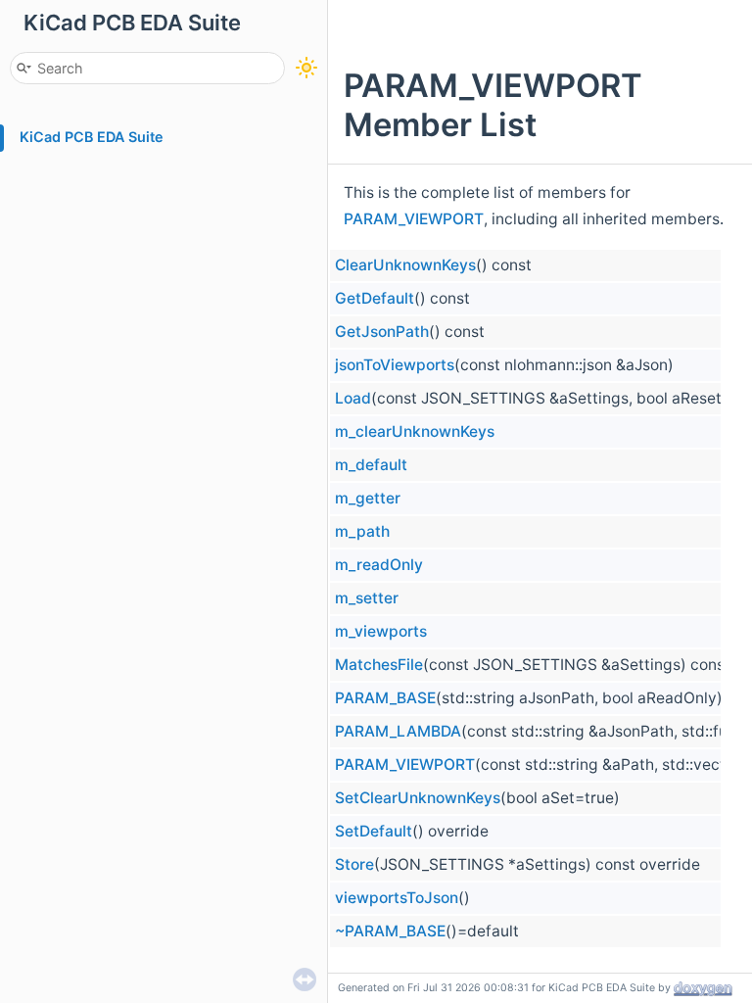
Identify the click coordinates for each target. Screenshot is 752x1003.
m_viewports (381, 631)
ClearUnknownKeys (405, 265)
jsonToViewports (394, 365)
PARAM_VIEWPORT (414, 219)
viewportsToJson (396, 897)
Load (353, 398)
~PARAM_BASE (390, 931)
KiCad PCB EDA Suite (92, 136)
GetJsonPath (382, 331)
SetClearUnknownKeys (417, 797)
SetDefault (373, 831)
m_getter (367, 498)
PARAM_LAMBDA (398, 731)
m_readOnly (379, 564)
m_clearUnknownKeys (414, 431)
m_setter (367, 598)
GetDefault (374, 298)
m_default (371, 464)
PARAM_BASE (385, 698)
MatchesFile (379, 664)
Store (354, 864)
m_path (362, 531)
